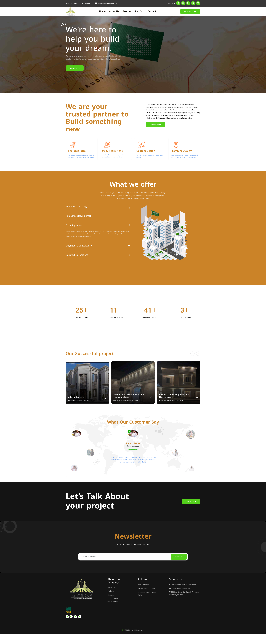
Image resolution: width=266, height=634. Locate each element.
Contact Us (74, 68)
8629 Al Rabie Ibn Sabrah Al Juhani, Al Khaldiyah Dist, (184, 593)
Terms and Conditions (146, 588)
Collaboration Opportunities (113, 600)
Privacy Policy (143, 584)
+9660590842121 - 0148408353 (184, 584)
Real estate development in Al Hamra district (87, 396)
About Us (114, 11)
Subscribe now (179, 556)
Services (127, 11)
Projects (111, 591)
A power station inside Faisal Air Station (135, 396)
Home (102, 11)
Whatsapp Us (189, 11)
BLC (123, 630)
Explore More (154, 124)
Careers (111, 595)
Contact (152, 11)
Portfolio (139, 11)
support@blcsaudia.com (181, 588)
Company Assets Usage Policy (147, 593)
